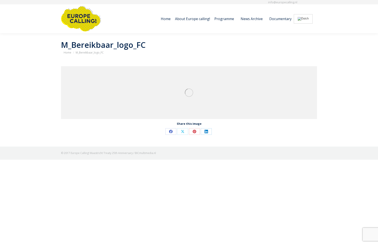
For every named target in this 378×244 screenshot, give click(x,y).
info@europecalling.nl (282, 2)
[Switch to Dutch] (303, 19)
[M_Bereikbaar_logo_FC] (189, 92)
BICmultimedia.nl (145, 153)
